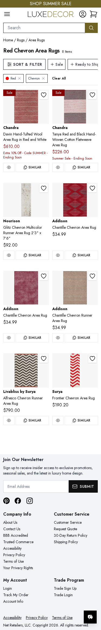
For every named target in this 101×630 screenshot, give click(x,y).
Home (8, 40)
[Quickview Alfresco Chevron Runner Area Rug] (9, 420)
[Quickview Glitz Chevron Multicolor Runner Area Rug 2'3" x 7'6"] (9, 255)
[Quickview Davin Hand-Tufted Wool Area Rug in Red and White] (9, 167)
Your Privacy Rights (18, 568)
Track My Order (16, 595)
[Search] (91, 28)
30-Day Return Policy (70, 535)
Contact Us (11, 529)
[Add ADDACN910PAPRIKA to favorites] (92, 276)
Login (7, 588)
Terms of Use (13, 561)
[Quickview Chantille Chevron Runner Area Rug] (58, 337)
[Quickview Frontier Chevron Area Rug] (58, 420)
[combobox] (44, 28)
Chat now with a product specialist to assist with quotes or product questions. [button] (60, 603)
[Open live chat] (90, 617)
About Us (10, 522)
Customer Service (68, 522)
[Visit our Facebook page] (18, 501)
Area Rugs (37, 40)
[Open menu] (7, 14)
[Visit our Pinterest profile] (6, 501)
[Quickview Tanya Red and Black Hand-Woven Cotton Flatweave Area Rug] (58, 167)
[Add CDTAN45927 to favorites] (92, 95)
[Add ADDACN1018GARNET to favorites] (43, 276)
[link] (93, 14)
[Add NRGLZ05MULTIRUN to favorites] (43, 188)
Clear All (59, 78)
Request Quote (65, 529)
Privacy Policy (14, 555)
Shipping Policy (66, 542)
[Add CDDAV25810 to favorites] (43, 95)
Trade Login (63, 595)
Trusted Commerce (18, 542)
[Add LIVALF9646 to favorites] (43, 358)
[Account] (82, 14)
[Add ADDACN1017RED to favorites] (92, 188)
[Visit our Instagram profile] (29, 501)
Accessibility (12, 548)
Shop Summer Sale (50, 4)
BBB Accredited (15, 535)
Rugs (21, 40)
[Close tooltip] (92, 600)
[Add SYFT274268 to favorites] (92, 358)
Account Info (13, 601)
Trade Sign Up (65, 588)
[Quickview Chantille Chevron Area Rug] (58, 255)
